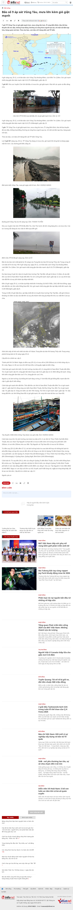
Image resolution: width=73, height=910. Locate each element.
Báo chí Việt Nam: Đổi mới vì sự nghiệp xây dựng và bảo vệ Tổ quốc (53, 736)
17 (18, 838)
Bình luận (6, 483)
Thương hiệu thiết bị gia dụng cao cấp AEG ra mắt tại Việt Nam (27, 530)
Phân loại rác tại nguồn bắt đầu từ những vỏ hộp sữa (54, 599)
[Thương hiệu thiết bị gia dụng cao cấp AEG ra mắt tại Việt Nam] (28, 520)
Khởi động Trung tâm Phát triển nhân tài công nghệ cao (45, 530)
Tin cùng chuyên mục (11, 537)
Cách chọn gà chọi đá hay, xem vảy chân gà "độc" (18, 863)
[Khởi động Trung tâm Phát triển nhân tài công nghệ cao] (45, 520)
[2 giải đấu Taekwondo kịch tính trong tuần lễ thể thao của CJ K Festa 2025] (19, 715)
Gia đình (41, 786)
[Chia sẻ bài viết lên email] (11, 20)
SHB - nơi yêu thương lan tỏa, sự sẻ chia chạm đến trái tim (53, 762)
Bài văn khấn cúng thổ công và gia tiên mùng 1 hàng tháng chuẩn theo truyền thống (17, 878)
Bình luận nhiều (27, 817)
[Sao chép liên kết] (14, 20)
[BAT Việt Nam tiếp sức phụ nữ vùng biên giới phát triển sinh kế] (19, 551)
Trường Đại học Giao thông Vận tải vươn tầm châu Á (9, 530)
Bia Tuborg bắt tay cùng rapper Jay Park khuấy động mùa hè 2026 (54, 571)
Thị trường (42, 649)
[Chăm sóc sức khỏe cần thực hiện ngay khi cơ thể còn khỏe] (63, 520)
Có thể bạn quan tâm (11, 512)
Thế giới (25, 888)
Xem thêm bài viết (36, 812)
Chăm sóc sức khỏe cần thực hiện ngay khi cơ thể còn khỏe (62, 530)
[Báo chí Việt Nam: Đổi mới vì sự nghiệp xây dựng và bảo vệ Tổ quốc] (19, 742)
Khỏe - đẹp (48, 888)
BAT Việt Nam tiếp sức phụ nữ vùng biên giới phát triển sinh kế (53, 544)
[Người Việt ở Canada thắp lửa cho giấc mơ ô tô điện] (19, 660)
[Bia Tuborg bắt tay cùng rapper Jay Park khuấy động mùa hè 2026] (19, 578)
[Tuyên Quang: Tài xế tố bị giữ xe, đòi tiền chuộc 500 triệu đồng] (19, 687)
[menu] (3, 2)
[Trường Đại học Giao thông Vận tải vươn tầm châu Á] (10, 520)
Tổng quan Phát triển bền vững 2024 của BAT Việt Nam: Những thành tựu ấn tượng (53, 627)
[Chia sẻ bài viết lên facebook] (3, 20)
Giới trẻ (40, 888)
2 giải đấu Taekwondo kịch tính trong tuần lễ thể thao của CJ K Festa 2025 (53, 709)
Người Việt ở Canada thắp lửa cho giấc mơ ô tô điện (54, 653)
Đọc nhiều (10, 817)
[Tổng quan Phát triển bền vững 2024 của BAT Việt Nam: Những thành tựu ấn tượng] (19, 633)
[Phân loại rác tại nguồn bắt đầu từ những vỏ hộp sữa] (19, 605)
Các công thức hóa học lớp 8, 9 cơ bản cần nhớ (17, 850)
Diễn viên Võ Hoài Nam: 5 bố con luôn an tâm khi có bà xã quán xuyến (53, 791)
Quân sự (66, 888)
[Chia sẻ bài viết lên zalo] (7, 20)
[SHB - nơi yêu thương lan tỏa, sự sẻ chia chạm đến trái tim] (19, 769)
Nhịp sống (41, 540)
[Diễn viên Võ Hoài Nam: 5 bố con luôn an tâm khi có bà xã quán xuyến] (19, 796)
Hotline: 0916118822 (44, 2)
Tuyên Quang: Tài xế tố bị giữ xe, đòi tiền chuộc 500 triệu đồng (53, 680)
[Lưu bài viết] (18, 20)
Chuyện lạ (58, 888)
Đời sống (7, 8)
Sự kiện (3, 891)
